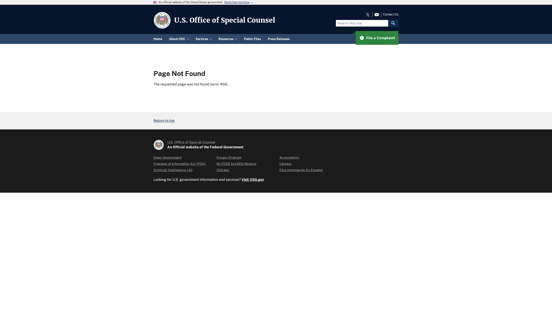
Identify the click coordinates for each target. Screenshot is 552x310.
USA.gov (222, 170)
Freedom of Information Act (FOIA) (180, 164)
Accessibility (289, 157)
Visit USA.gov (253, 180)
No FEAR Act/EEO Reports (236, 164)
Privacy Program (229, 157)
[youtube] (376, 14)
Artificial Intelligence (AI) (173, 170)
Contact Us (390, 14)
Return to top (164, 121)
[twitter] (367, 14)
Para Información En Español (301, 170)
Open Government (168, 157)
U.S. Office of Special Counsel (224, 20)
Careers (285, 164)
